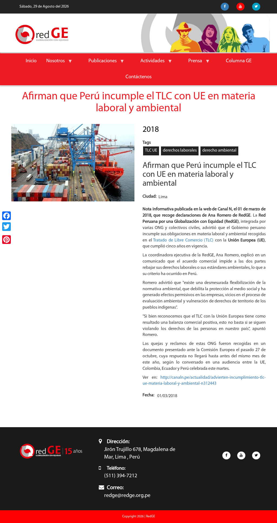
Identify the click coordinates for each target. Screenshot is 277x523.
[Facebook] (6, 215)
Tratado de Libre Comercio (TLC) (184, 240)
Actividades (150, 63)
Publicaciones (100, 63)
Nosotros (53, 63)
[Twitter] (6, 226)
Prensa (192, 63)
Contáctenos (138, 77)
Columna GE (239, 61)
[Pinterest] (6, 239)
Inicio (31, 61)
